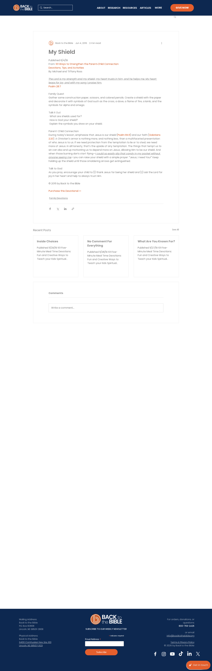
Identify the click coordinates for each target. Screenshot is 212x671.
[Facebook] (155, 654)
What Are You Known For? (156, 241)
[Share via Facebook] (50, 208)
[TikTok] (181, 654)
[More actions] (161, 43)
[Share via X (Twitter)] (57, 208)
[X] (198, 654)
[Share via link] (72, 208)
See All (175, 229)
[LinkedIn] (189, 654)
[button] (175, 17)
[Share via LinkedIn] (65, 208)
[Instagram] (164, 654)
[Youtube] (172, 654)
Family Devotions (58, 198)
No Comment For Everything (99, 243)
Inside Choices (47, 241)
